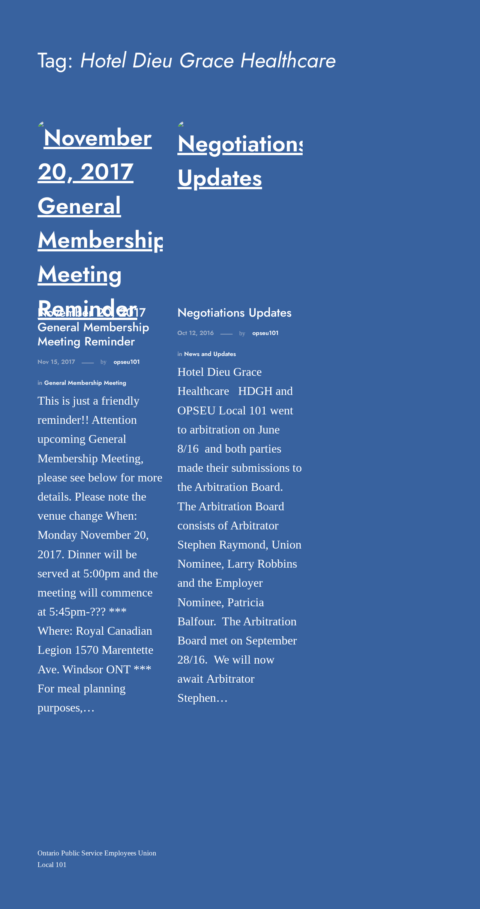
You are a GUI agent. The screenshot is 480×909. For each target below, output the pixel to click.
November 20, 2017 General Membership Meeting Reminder (93, 326)
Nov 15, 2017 (56, 361)
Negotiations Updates (234, 312)
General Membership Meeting (85, 382)
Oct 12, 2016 (195, 333)
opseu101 (127, 361)
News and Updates (210, 354)
